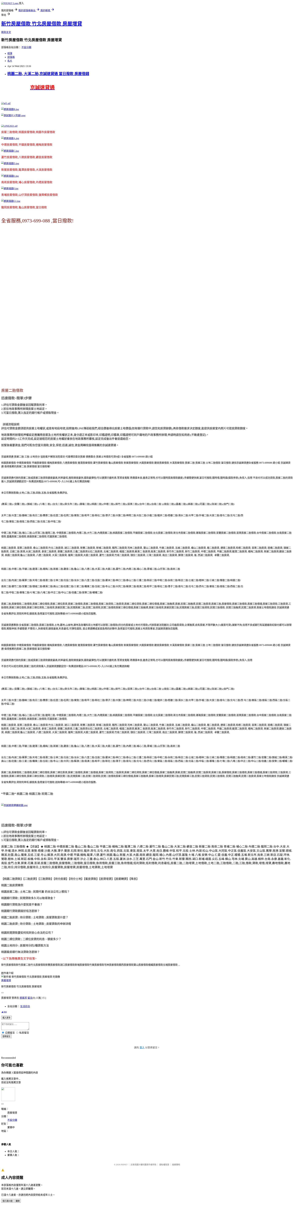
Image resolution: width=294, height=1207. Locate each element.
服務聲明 (176, 1164)
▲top (4, 1011)
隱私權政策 (164, 1164)
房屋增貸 (6, 980)
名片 (9, 61)
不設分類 (26, 47)
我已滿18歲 (7, 1201)
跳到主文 (6, 32)
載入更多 (6, 1018)
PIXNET (124, 1164)
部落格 (11, 57)
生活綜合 (25, 1006)
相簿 (9, 53)
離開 (18, 1201)
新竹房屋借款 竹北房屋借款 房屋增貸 (41, 23)
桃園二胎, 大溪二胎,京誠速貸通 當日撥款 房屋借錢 (48, 74)
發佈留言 (6, 1036)
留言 (30, 998)
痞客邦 (23, 998)
